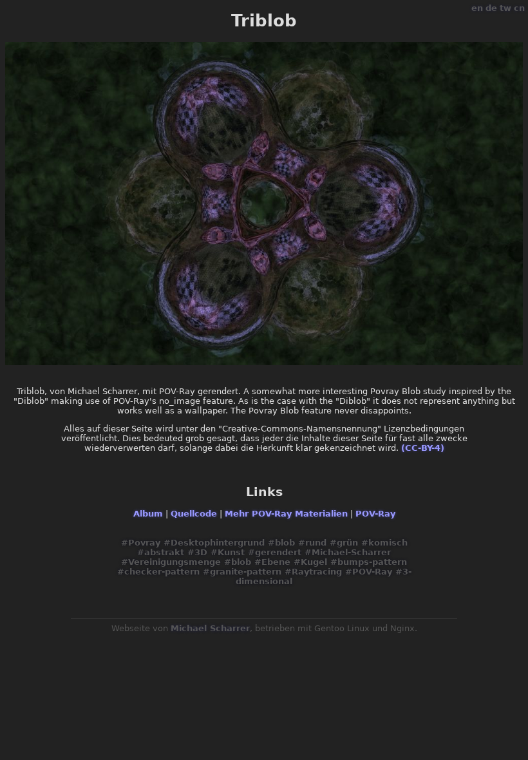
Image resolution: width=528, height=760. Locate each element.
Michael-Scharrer (351, 552)
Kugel (314, 562)
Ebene (275, 562)
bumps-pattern (372, 562)
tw (505, 8)
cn (519, 8)
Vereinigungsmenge (174, 562)
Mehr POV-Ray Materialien (286, 513)
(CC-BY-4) (422, 448)
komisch (388, 542)
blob (285, 542)
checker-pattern (162, 571)
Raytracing (317, 571)
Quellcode (194, 513)
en (477, 8)
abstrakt (164, 552)
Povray (144, 542)
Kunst (231, 552)
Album (148, 513)
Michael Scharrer (210, 628)
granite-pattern (245, 571)
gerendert (278, 552)
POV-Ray (375, 513)
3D (200, 552)
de (491, 8)
